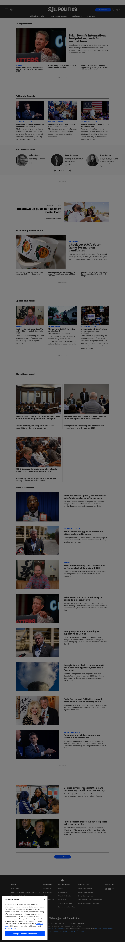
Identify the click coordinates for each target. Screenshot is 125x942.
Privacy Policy (10, 928)
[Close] (44, 899)
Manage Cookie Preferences (24, 934)
